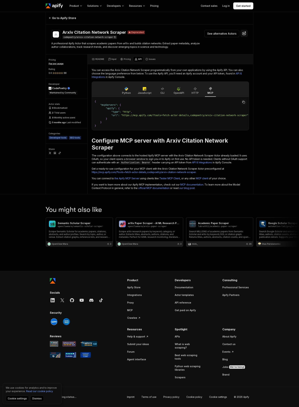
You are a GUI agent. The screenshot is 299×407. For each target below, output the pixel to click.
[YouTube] (81, 300)
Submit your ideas (138, 344)
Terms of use (148, 396)
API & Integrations (202, 162)
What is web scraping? (182, 346)
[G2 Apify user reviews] (55, 355)
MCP (130, 310)
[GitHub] (72, 300)
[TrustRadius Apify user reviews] (70, 355)
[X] (62, 300)
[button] (140, 280)
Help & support (136, 336)
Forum (130, 351)
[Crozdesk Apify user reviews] (85, 355)
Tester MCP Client (169, 178)
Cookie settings (218, 396)
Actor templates (184, 294)
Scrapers (180, 377)
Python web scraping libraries (187, 368)
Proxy (130, 302)
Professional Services (235, 287)
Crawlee (132, 317)
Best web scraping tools (186, 357)
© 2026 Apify (241, 396)
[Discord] (91, 300)
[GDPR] (54, 322)
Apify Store (134, 287)
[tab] (98, 59)
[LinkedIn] (52, 300)
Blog (225, 359)
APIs (177, 336)
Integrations (134, 294)
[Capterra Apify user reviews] (88, 344)
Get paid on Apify (185, 310)
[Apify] (54, 5)
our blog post (187, 188)
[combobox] (244, 33)
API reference (183, 302)
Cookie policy (194, 396)
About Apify (229, 336)
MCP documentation (191, 184)
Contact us (228, 344)
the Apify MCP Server (127, 178)
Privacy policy (171, 396)
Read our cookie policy (39, 391)
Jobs (233, 366)
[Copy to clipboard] (243, 102)
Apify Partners (230, 294)
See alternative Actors (221, 33)
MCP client (202, 178)
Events (226, 351)
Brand (225, 374)
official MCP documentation (153, 188)
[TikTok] (101, 300)
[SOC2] (66, 322)
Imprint (130, 396)
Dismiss (37, 398)
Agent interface (136, 359)
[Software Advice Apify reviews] (69, 344)
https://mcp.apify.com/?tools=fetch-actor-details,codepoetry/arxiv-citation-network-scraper (144, 172)
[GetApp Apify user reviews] (54, 344)
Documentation (184, 287)
